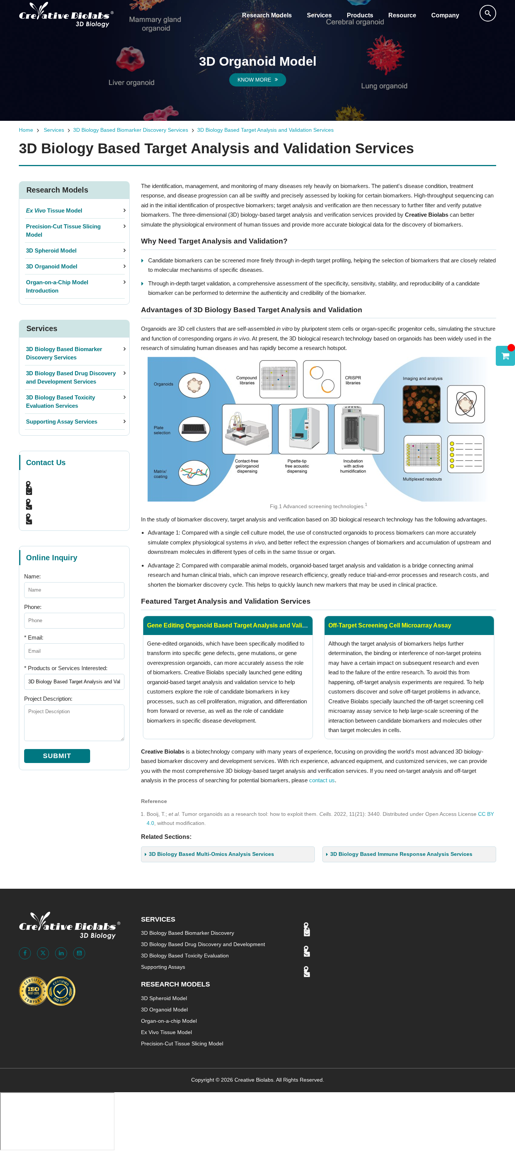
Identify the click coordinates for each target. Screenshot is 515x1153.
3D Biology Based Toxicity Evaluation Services (60, 401)
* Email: (33, 637)
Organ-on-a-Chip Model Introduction (57, 286)
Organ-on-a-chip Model (169, 1021)
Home (26, 130)
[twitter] (43, 953)
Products (360, 15)
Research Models (267, 15)
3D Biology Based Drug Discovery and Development (203, 944)
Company (445, 15)
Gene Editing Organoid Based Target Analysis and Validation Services (246, 625)
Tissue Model (54, 210)
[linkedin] (61, 953)
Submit (57, 756)
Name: (32, 576)
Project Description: (48, 698)
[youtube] (79, 953)
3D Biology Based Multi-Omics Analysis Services (211, 854)
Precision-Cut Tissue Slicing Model (63, 230)
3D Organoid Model (51, 266)
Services (319, 15)
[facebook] (25, 953)
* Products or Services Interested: (65, 668)
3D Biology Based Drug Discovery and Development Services (71, 377)
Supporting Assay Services (61, 421)
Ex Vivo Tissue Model (166, 1032)
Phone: (32, 607)
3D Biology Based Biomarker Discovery (187, 933)
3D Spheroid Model (51, 250)
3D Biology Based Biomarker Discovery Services (130, 130)
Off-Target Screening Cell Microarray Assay (389, 625)
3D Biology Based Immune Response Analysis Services (401, 854)
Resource (402, 15)
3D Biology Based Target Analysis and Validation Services (265, 130)
